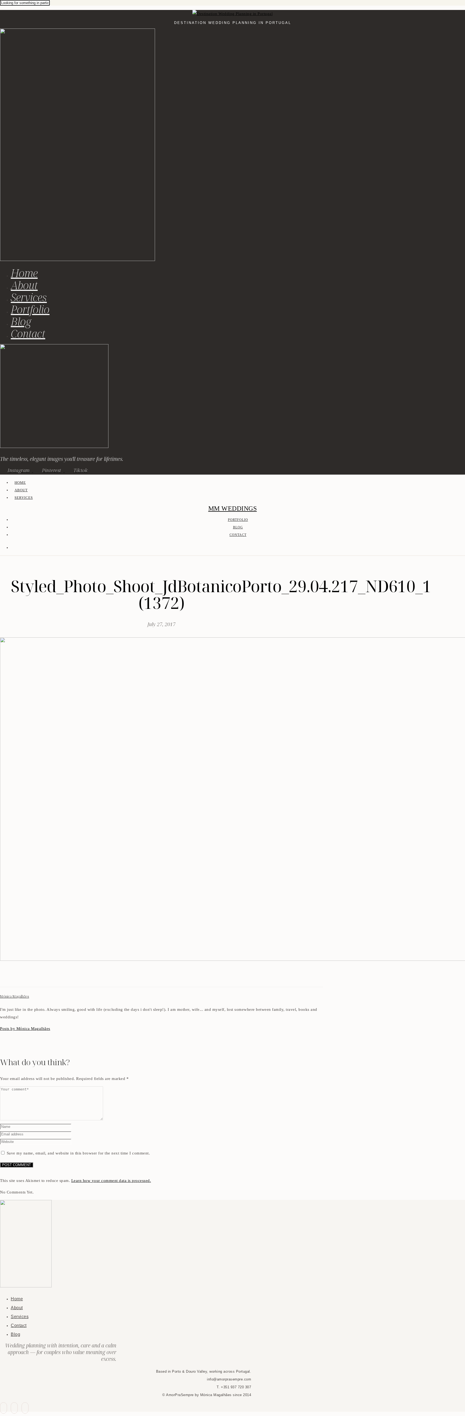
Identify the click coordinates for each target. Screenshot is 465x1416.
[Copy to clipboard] (22, 977)
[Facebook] (3, 977)
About (24, 285)
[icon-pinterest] (14, 1408)
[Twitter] (9, 977)
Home (24, 273)
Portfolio (30, 309)
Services (29, 297)
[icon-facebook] (3, 1408)
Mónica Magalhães (14, 996)
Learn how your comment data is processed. (111, 1180)
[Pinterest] (16, 977)
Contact (28, 333)
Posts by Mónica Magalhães (25, 1028)
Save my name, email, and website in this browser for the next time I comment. (78, 1153)
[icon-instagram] (25, 1408)
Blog (21, 321)
